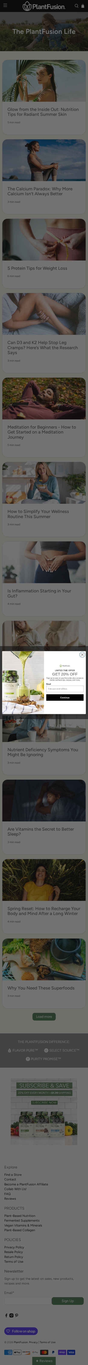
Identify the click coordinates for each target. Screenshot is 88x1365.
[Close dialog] (82, 654)
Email (48, 684)
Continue (64, 697)
